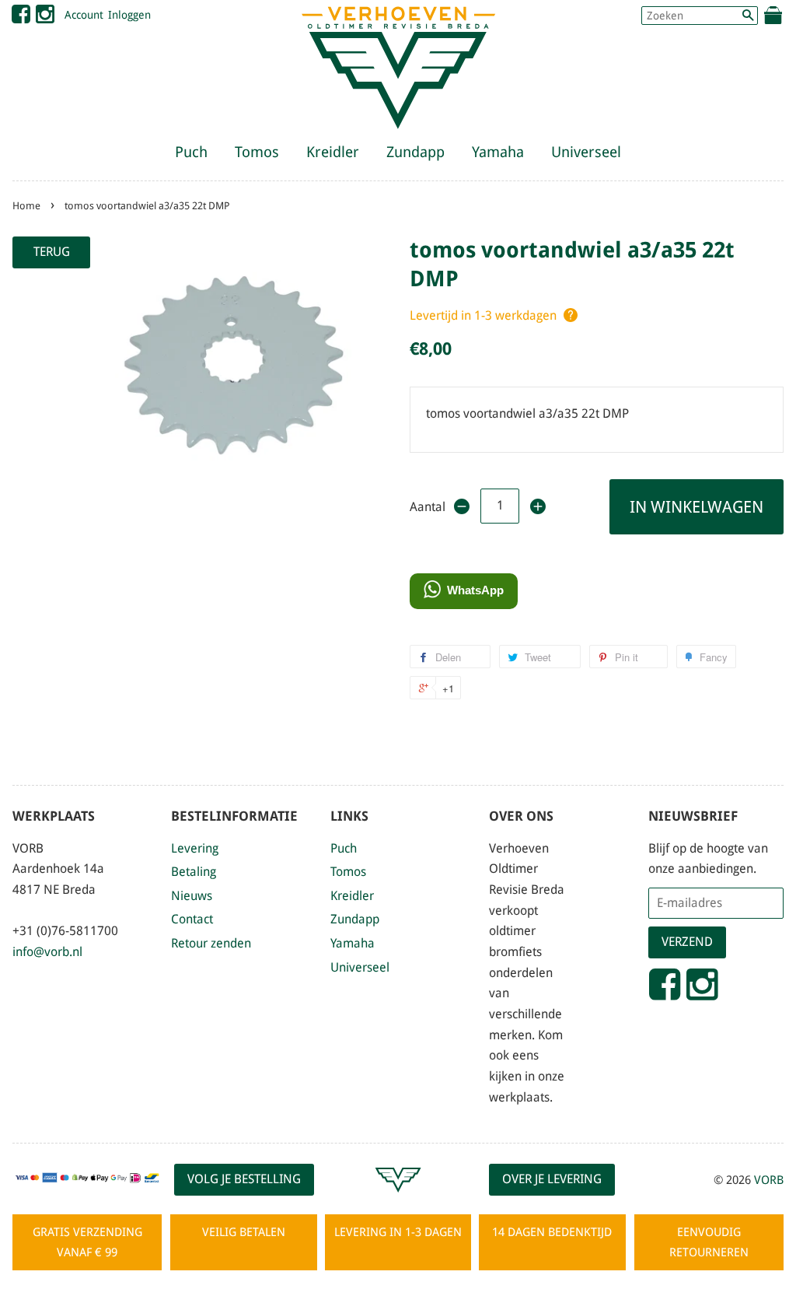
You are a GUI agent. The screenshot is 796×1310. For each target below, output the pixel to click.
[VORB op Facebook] (21, 18)
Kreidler (332, 152)
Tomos (257, 152)
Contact (192, 919)
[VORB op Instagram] (45, 18)
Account (84, 15)
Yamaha (498, 152)
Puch (191, 152)
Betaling (193, 871)
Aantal (426, 506)
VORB (769, 1180)
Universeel (586, 152)
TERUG (51, 251)
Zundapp (415, 152)
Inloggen (129, 15)
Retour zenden (211, 943)
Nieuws (191, 895)
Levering (194, 848)
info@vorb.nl (47, 951)
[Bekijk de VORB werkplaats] (398, 1199)
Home (26, 206)
